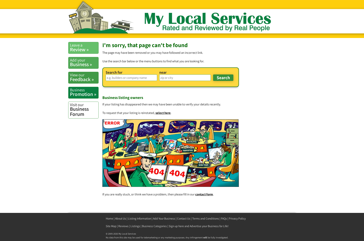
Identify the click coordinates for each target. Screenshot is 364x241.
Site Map (111, 226)
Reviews (123, 226)
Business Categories (154, 226)
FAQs (224, 218)
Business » (81, 62)
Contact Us (183, 218)
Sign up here (176, 226)
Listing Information (139, 218)
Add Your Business (164, 218)
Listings (135, 226)
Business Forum (79, 109)
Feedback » (82, 77)
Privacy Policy (237, 218)
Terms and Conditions (205, 218)
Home (109, 218)
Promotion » (83, 92)
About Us (120, 218)
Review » (79, 47)
